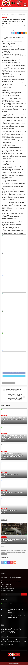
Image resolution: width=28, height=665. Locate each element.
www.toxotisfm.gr (11, 590)
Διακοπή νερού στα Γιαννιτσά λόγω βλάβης (12, 492)
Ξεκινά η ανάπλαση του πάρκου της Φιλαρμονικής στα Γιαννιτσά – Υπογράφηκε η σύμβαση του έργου (13, 419)
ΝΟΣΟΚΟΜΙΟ (4, 552)
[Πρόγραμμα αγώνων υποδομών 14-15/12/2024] (4, 604)
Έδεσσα (3, 550)
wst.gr (18, 663)
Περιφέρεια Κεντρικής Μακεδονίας (17, 552)
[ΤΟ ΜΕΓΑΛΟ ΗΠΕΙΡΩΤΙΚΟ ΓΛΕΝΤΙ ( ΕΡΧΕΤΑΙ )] (4, 611)
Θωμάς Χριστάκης (7, 25)
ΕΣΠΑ (16, 550)
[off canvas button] (1, 8)
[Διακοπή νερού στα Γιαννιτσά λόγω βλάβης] (14, 488)
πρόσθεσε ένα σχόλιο (9, 382)
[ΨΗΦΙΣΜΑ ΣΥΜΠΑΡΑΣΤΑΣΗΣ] (14, 506)
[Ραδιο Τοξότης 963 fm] (12, 3)
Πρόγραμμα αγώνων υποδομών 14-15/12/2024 (17, 603)
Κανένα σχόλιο (21, 25)
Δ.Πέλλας (5, 17)
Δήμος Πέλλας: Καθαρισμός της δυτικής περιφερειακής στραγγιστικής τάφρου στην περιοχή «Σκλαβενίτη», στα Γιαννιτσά (12, 455)
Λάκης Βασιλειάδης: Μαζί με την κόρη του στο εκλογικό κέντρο (17, 616)
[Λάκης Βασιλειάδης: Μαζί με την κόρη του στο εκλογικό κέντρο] (4, 617)
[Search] (26, 8)
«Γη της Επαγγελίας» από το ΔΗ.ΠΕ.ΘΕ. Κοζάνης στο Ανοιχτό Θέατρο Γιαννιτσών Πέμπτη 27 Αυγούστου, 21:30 (13, 437)
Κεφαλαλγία (23, 550)
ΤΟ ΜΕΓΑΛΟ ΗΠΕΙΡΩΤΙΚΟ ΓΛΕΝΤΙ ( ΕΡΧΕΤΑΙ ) (15, 610)
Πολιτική (4, 532)
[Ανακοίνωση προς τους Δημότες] (14, 470)
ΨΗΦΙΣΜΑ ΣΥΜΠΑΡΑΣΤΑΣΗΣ (8, 510)
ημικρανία (4, 553)
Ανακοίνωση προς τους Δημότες (9, 474)
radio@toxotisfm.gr (10, 588)
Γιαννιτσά (10, 550)
